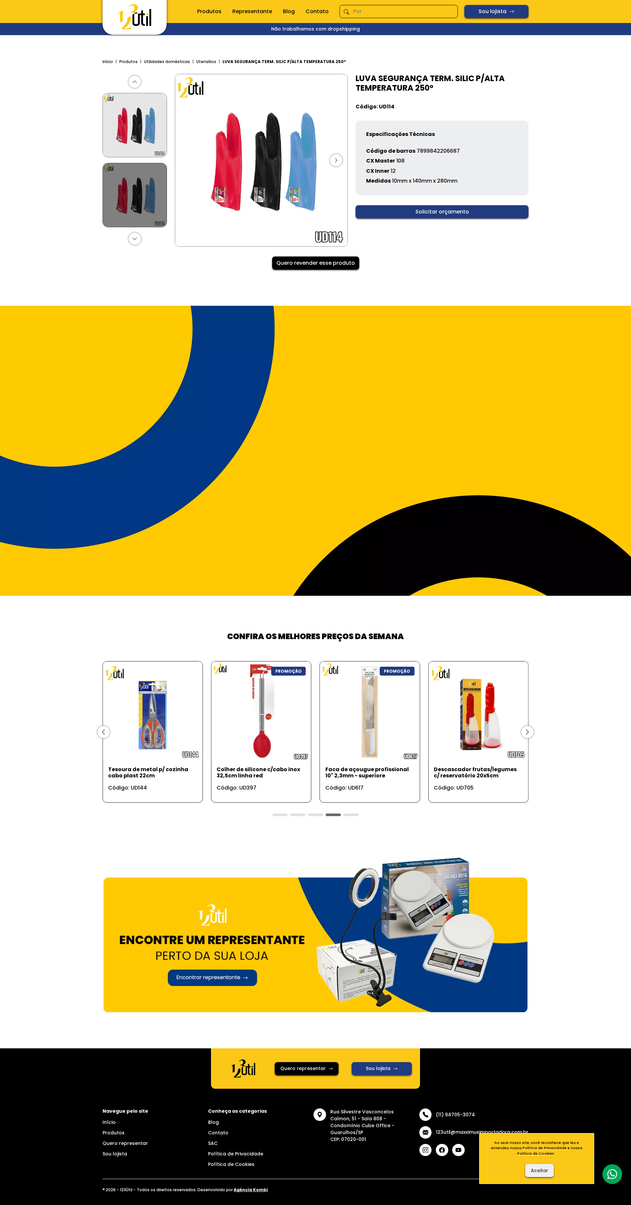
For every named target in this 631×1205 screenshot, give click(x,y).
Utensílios (206, 61)
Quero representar (303, 1068)
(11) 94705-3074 (455, 1114)
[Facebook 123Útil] (442, 1150)
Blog (289, 11)
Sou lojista (492, 11)
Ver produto (149, 790)
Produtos (209, 11)
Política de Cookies (231, 1164)
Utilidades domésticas (167, 61)
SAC (213, 1143)
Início (108, 61)
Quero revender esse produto (315, 263)
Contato (317, 11)
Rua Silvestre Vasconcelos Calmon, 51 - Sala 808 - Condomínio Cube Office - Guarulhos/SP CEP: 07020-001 (362, 1125)
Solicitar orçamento (442, 211)
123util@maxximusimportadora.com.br (482, 1132)
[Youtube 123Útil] (458, 1150)
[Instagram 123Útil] (425, 1150)
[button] (135, 82)
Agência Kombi (251, 1190)
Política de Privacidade (235, 1153)
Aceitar (539, 1170)
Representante (252, 11)
